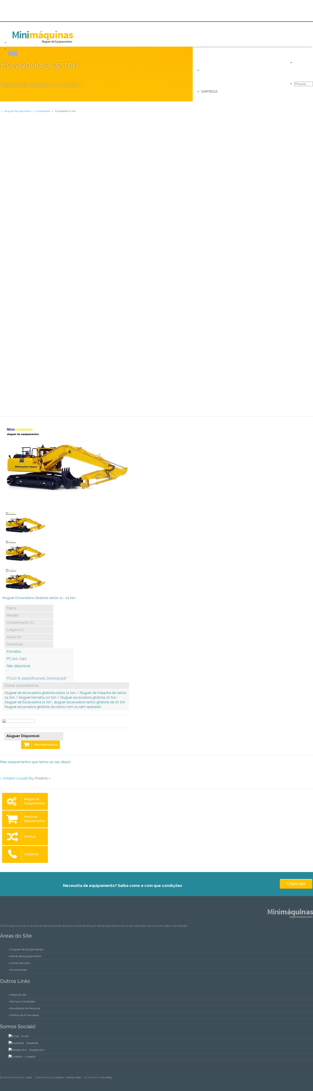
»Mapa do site (17, 994)
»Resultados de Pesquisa (24, 1008)
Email (25, 1036)
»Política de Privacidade (24, 1015)
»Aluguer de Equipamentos (26, 949)
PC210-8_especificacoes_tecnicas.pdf (36, 678)
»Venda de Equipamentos (25, 956)
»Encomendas (18, 969)
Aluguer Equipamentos (17, 111)
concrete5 (106, 1077)
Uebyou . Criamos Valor (68, 1077)
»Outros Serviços (19, 963)
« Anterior (7, 778)
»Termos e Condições (22, 1001)
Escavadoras (43, 111)
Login (29, 1077)
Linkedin (30, 1056)
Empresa (209, 92)
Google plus (36, 1049)
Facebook (32, 1043)
